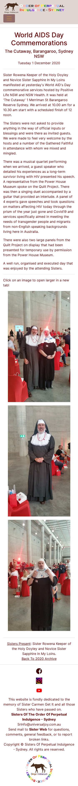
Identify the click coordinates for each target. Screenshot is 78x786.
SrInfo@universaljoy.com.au (39, 724)
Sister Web (38, 729)
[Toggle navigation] (9, 18)
